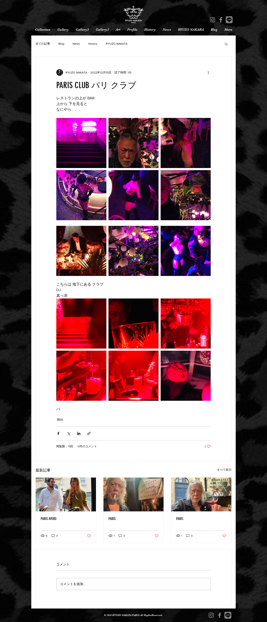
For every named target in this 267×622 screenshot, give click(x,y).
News (76, 43)
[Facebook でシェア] (58, 433)
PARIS (112, 518)
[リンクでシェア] (89, 433)
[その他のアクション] (208, 72)
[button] (226, 44)
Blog (61, 43)
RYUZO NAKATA (116, 43)
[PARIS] (133, 494)
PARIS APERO (48, 518)
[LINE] (229, 19)
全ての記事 (42, 43)
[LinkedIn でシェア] (79, 433)
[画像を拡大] (81, 143)
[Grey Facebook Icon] (220, 19)
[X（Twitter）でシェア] (69, 433)
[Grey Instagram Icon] (212, 19)
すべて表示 (224, 469)
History (92, 43)
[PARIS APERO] (66, 494)
